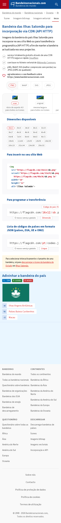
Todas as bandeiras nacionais (15, 380)
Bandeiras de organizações (14, 391)
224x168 (31, 145)
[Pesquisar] (56, 4)
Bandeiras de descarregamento (10, 409)
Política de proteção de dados (30, 489)
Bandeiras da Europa (39, 405)
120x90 (29, 141)
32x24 (43, 128)
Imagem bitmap (21, 18)
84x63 (35, 136)
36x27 (10, 132)
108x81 (11, 141)
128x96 (38, 141)
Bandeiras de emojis (11, 402)
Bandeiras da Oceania (40, 411)
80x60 (27, 136)
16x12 (10, 128)
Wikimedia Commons (46, 62)
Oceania (49, 13)
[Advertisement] (30, 342)
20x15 (19, 128)
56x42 (35, 132)
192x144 (21, 145)
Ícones (33, 433)
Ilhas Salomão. (22, 266)
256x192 (41, 145)
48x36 (27, 132)
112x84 (20, 141)
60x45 (43, 132)
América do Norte (10, 444)
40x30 (19, 132)
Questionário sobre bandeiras (15, 385)
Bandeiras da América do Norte (41, 392)
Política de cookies (30, 497)
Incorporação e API (39, 450)
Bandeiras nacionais (33, 13)
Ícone (7, 18)
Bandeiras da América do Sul (43, 400)
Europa (5, 455)
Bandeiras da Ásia (38, 385)
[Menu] (4, 4)
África (5, 433)
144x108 (48, 141)
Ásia (4, 439)
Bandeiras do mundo (26, 6)
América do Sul (9, 450)
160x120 (11, 145)
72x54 (19, 136)
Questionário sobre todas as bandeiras (15, 426)
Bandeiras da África (39, 380)
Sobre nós (30, 475)
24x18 (27, 128)
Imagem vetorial (41, 18)
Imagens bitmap (37, 439)
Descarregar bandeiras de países (42, 426)
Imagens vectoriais (39, 444)
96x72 (43, 136)
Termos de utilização (30, 504)
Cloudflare (33, 58)
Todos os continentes (40, 374)
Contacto (30, 482)
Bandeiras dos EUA (11, 396)
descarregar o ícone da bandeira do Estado (30, 264)
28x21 (35, 128)
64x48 (10, 136)
